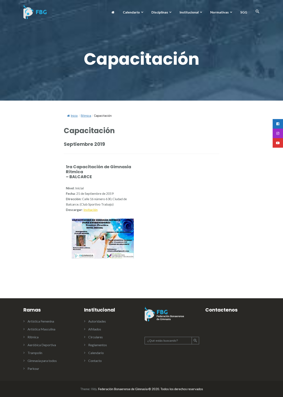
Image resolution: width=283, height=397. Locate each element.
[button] (257, 12)
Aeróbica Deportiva (42, 345)
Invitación (90, 210)
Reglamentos (97, 345)
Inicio (74, 115)
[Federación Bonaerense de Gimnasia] (35, 11)
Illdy (94, 389)
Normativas (219, 12)
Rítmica (33, 337)
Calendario (131, 12)
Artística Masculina (41, 329)
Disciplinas (159, 12)
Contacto (95, 361)
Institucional (189, 12)
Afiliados (94, 329)
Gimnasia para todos (42, 361)
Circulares (95, 337)
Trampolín (35, 353)
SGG (243, 12)
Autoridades (97, 321)
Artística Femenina (41, 321)
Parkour (33, 368)
